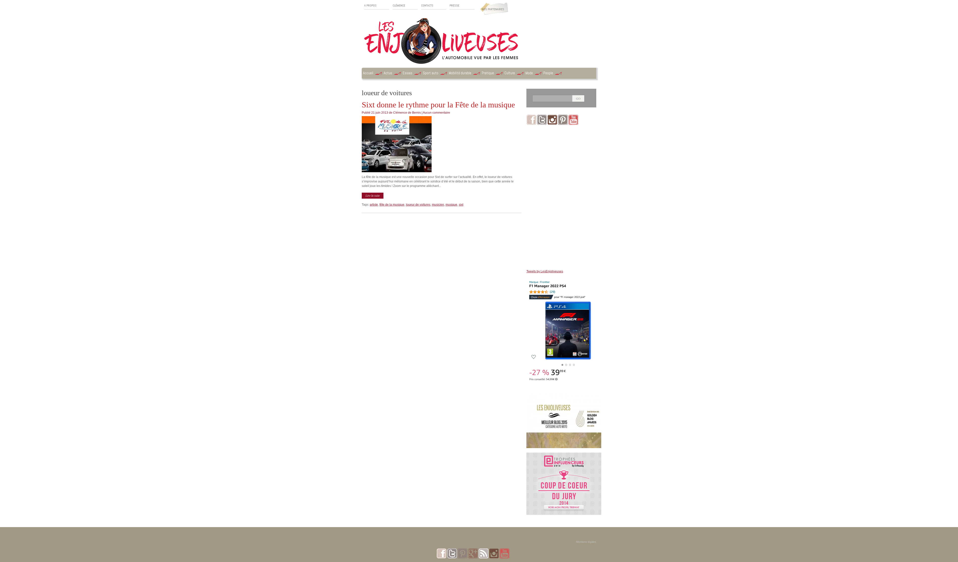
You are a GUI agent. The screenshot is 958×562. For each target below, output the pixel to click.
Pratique (488, 73)
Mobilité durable (460, 73)
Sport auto (430, 73)
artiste (374, 204)
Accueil (368, 73)
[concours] (563, 455)
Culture (509, 73)
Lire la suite (372, 195)
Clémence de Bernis (407, 112)
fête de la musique (391, 204)
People (548, 73)
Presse (454, 5)
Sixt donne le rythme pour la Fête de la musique (438, 104)
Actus (388, 73)
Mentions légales (586, 541)
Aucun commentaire (436, 112)
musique (451, 204)
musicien (438, 204)
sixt (461, 204)
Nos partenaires (493, 9)
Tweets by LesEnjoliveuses (544, 271)
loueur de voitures (418, 204)
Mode (529, 73)
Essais (407, 73)
